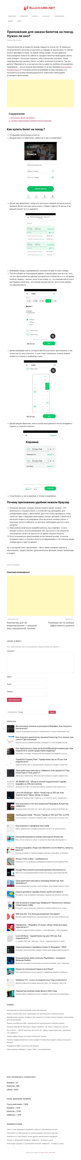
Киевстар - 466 (13, 1086)
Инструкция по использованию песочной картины (27, 1010)
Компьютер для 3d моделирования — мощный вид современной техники (22, 624)
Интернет (46, 16)
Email (9, 684)
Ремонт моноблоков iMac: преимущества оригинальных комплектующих (35, 1023)
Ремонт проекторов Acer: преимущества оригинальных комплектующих (35, 1014)
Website (10, 691)
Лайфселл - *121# (14, 1115)
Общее (10, 21)
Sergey (9, 1140)
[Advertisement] (40, 93)
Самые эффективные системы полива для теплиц (26, 1036)
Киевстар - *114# (14, 1111)
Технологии (59, 16)
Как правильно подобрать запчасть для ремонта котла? (35, 1129)
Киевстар (24, 16)
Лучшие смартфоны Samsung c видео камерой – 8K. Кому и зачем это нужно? (37, 1027)
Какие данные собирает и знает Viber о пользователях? (29, 1049)
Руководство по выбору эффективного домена (61, 622)
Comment (11, 651)
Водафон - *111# (13, 1108)
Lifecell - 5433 (12, 1089)
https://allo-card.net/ (47, 1152)
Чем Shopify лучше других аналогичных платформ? (38, 1136)
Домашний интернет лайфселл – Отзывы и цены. (34, 1140)
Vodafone (12, 16)
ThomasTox (11, 1133)
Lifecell (35, 16)
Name (9, 677)
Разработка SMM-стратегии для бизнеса (23, 1046)
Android (16, 565)
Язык (19, 21)
